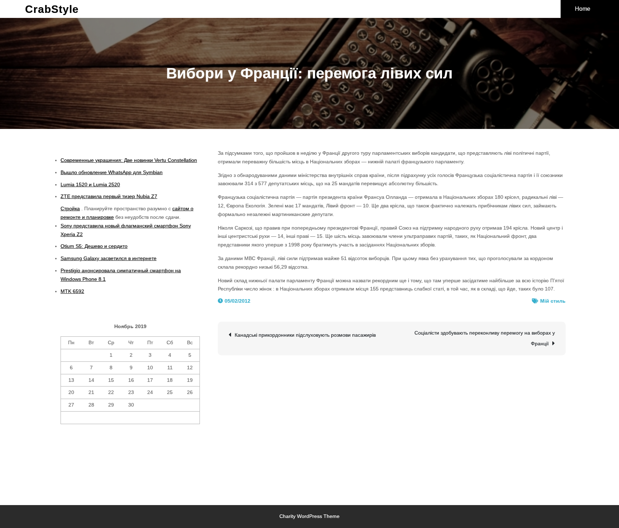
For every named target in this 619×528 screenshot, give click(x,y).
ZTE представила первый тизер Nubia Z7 (109, 196)
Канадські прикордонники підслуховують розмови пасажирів (305, 335)
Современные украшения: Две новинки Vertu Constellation (129, 160)
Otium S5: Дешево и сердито (94, 246)
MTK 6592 (72, 291)
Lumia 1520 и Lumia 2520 (90, 184)
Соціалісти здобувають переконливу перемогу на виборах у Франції (484, 338)
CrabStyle (52, 9)
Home (582, 9)
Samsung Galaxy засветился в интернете (109, 258)
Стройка (70, 208)
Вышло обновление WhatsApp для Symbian (112, 172)
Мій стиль (553, 301)
